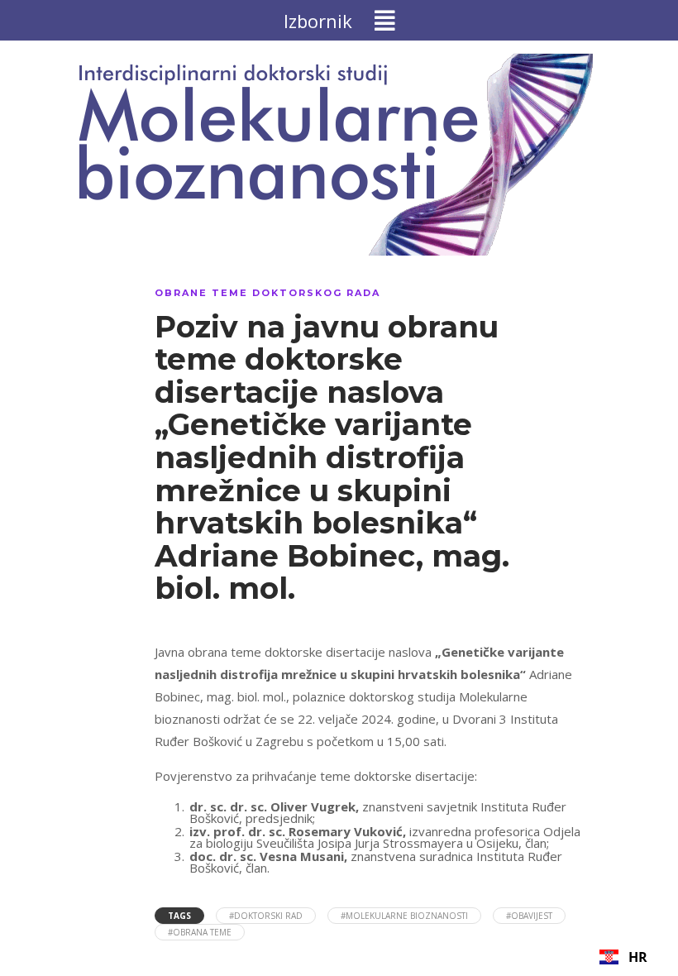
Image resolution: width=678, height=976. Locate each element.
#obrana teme (200, 932)
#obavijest (529, 915)
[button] (339, 20)
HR (637, 957)
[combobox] (623, 957)
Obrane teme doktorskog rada (267, 293)
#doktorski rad (266, 915)
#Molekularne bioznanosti (404, 915)
